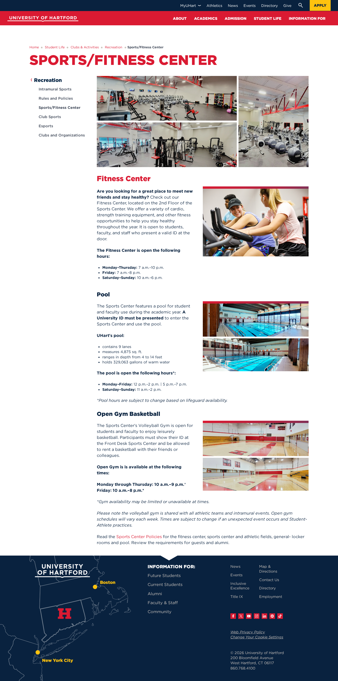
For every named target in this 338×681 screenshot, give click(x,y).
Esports (46, 126)
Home (34, 47)
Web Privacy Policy (247, 632)
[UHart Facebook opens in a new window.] (233, 616)
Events (236, 575)
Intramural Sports (55, 89)
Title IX (236, 596)
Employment (270, 596)
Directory (267, 588)
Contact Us (269, 579)
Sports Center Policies (139, 536)
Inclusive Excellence (239, 586)
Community (160, 611)
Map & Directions (268, 569)
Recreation (113, 47)
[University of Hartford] (41, 19)
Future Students (164, 575)
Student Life (55, 47)
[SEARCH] (300, 5)
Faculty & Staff (163, 602)
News (235, 566)
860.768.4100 (242, 668)
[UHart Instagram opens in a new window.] (256, 616)
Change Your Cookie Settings (256, 637)
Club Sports (50, 116)
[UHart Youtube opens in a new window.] (249, 616)
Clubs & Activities (85, 47)
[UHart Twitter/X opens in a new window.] (241, 616)
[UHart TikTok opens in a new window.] (280, 616)
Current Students (165, 584)
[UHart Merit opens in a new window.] (272, 616)
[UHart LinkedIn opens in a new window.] (264, 616)
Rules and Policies (56, 98)
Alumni (155, 593)
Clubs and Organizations (62, 135)
